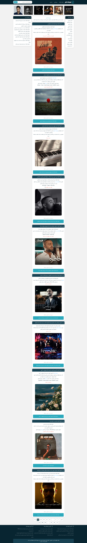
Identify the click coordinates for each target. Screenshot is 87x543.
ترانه (46, 83)
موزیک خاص (55, 28)
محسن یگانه (70, 27)
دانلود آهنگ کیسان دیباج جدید (24, 33)
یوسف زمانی (70, 38)
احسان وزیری (70, 46)
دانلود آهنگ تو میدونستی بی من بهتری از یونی (53, 74)
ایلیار (71, 36)
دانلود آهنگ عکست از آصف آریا (56, 421)
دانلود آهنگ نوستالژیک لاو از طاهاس (55, 23)
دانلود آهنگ (61, 2)
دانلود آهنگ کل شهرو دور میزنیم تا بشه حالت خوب (52, 126)
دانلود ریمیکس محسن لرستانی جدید (46, 528)
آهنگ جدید (57, 181)
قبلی (61, 519)
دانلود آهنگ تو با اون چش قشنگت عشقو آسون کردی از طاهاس (49, 177)
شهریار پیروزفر (69, 44)
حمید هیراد (70, 33)
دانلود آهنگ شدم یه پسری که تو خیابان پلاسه (65, 528)
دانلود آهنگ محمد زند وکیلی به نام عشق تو (22, 29)
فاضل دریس (70, 42)
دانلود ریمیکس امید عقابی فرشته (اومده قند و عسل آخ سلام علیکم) (48, 322)
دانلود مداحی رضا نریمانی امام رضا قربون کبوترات (25, 533)
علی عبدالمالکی (69, 22)
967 (45, 522)
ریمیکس (55, 2)
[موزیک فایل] (69, 2)
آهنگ (63, 280)
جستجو (15, 2)
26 (35, 519)
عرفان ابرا (70, 40)
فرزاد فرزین (70, 26)
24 (40, 519)
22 (46, 519)
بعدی (39, 522)
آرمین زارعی (70, 20)
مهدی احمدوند (69, 29)
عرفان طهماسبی (69, 35)
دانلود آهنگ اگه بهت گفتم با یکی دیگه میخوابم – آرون (51, 370)
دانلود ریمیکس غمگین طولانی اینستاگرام (46, 531)
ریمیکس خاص (59, 327)
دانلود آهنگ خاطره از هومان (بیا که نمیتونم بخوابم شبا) (51, 226)
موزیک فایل (48, 18)
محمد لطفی (70, 24)
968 (42, 522)
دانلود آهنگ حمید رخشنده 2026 (24, 31)
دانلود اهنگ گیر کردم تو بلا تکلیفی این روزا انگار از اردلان (51, 275)
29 (51, 522)
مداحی (51, 2)
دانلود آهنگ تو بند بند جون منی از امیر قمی (22, 27)
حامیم (71, 31)
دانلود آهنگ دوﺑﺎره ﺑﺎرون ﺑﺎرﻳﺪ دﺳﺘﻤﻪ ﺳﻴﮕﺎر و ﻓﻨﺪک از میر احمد (49, 470)
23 (43, 519)
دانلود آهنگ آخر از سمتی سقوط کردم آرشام (22, 35)
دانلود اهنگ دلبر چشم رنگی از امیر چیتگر (23, 44)
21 (49, 519)
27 (57, 522)
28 (54, 522)
